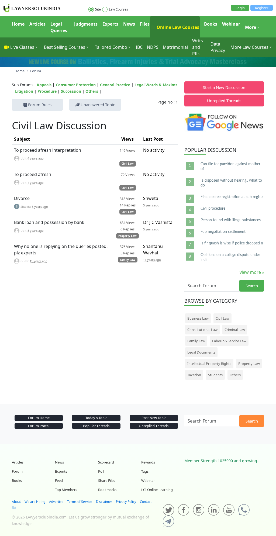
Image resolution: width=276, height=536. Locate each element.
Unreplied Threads (224, 100)
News (129, 24)
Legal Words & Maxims (155, 84)
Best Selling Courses (64, 47)
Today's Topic (96, 417)
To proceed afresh (32, 174)
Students (215, 374)
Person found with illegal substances (231, 220)
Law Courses (118, 9)
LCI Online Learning (157, 489)
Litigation (24, 91)
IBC (139, 47)
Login (240, 7)
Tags (145, 471)
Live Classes (22, 47)
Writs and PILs (197, 47)
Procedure (47, 91)
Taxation (194, 374)
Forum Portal (38, 425)
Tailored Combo (111, 47)
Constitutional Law (202, 329)
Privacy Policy (126, 501)
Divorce (22, 198)
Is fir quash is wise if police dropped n (232, 243)
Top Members (66, 489)
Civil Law (128, 163)
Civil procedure (213, 208)
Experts (110, 24)
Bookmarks (107, 489)
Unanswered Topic (97, 104)
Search (252, 285)
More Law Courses (249, 47)
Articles (37, 24)
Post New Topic (154, 417)
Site (98, 9)
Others (91, 91)
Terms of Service (79, 501)
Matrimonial (175, 47)
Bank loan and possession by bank (49, 222)
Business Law (198, 318)
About (16, 501)
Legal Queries (58, 27)
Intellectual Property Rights (209, 363)
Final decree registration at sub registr (232, 197)
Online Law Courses (177, 27)
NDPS (152, 47)
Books (210, 24)
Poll (101, 471)
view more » (252, 272)
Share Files (106, 480)
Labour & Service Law (229, 340)
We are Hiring (35, 501)
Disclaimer (104, 501)
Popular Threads (96, 425)
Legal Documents (201, 352)
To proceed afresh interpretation (47, 150)
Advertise (56, 501)
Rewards (148, 462)
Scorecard (106, 462)
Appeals (44, 84)
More (250, 27)
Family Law (127, 260)
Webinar (231, 24)
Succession (71, 91)
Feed (59, 480)
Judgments (86, 24)
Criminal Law (235, 329)
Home (18, 24)
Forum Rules (39, 104)
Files (145, 24)
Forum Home (39, 417)
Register (261, 7)
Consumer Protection (76, 84)
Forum (17, 471)
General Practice (115, 84)
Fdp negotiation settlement (223, 232)
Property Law (127, 236)
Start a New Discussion (224, 87)
